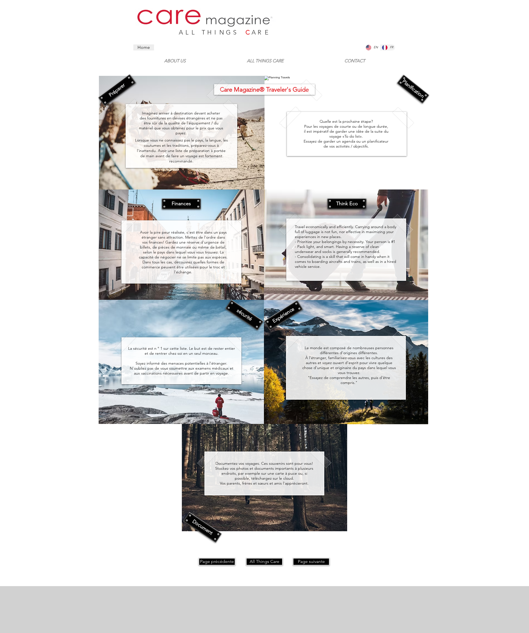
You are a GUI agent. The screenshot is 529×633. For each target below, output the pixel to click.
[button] (117, 90)
